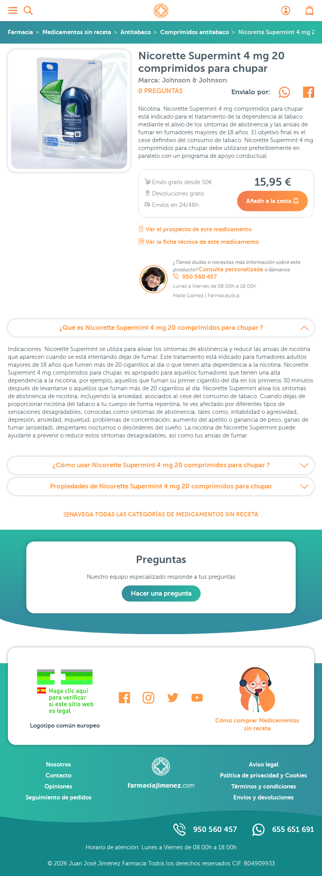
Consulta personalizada (231, 269)
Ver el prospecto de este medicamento (198, 229)
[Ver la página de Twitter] (173, 698)
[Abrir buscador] (28, 10)
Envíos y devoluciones (263, 797)
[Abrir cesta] (309, 10)
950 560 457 (199, 277)
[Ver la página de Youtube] (197, 698)
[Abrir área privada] (286, 10)
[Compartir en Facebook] (308, 93)
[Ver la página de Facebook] (124, 698)
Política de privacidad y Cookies (263, 775)
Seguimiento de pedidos (58, 797)
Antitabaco (136, 32)
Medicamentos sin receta (76, 32)
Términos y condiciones (263, 786)
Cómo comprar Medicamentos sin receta (257, 724)
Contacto (58, 775)
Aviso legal (263, 764)
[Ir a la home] (160, 773)
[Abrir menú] (12, 10)
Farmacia (20, 32)
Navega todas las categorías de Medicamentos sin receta (164, 514)
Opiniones (58, 786)
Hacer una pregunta (161, 593)
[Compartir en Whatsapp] (284, 93)
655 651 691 (293, 829)
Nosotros (58, 764)
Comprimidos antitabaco (194, 32)
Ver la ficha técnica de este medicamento (201, 241)
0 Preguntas (160, 91)
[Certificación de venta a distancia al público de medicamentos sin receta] (65, 694)
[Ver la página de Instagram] (148, 698)
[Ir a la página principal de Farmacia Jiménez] (161, 10)
